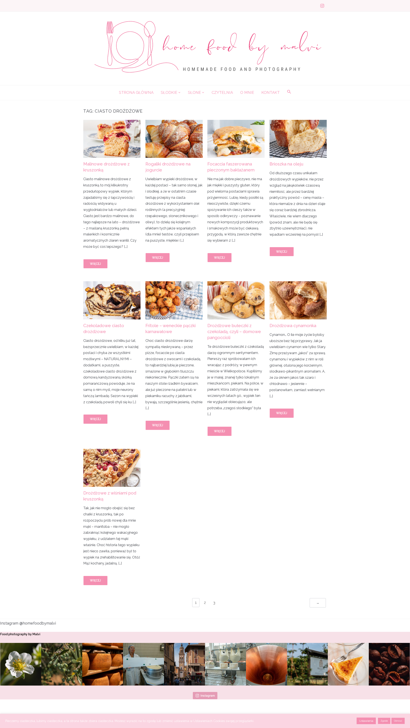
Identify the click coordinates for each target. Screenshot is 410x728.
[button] (289, 92)
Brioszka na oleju (286, 164)
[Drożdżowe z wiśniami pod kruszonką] (112, 452)
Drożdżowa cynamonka (292, 325)
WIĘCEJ (95, 263)
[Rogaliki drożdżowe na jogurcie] (174, 122)
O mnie (247, 92)
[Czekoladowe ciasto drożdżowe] (112, 284)
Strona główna (136, 92)
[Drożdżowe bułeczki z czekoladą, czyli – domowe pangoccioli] (236, 284)
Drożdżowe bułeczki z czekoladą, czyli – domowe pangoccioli (234, 331)
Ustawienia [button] (366, 720)
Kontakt (270, 92)
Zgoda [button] (384, 720)
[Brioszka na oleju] (298, 122)
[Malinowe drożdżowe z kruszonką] (112, 122)
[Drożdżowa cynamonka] (298, 284)
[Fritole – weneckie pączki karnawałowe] (174, 284)
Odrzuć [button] (398, 720)
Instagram (208, 695)
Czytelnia (222, 92)
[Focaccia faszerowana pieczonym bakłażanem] (236, 122)
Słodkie (169, 92)
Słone (194, 92)
